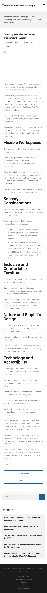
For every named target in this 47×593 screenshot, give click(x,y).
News (8, 46)
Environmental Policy (23, 579)
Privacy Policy (23, 588)
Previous (25, 473)
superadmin (28, 43)
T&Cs (23, 585)
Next (22, 480)
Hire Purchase (23, 576)
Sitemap (23, 582)
